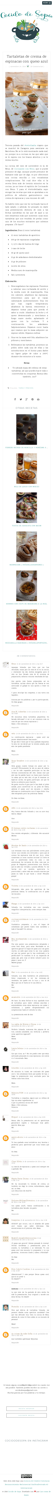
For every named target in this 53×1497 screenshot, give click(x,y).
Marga (14, 904)
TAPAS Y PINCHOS (26, 388)
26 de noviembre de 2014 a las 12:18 (33, 1307)
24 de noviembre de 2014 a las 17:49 (29, 1049)
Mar (13, 972)
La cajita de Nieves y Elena (23, 1024)
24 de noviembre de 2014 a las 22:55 (28, 1163)
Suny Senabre (17, 761)
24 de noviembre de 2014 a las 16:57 (26, 1025)
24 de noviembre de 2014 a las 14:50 (29, 972)
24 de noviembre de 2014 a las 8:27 (30, 664)
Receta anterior (26, 1408)
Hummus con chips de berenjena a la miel (26, 604)
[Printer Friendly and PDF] (38, 399)
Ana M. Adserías (18, 711)
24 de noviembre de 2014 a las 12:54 (32, 886)
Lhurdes (15, 1068)
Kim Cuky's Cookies (20, 1269)
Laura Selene (17, 1048)
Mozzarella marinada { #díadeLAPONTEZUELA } (27, 643)
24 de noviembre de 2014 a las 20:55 (32, 1117)
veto (13, 733)
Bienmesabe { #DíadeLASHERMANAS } (27, 565)
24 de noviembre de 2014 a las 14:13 (31, 904)
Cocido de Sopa (14, 1491)
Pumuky (15, 1306)
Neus (13, 664)
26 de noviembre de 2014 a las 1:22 (32, 1289)
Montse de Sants (18, 845)
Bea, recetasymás (19, 939)
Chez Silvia (16, 1161)
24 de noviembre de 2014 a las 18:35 (33, 1068)
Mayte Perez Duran (20, 1178)
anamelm (15, 997)
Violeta (14, 886)
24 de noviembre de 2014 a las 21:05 (28, 1138)
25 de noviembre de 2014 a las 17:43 (29, 1180)
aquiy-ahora (17, 1137)
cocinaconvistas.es (19, 919)
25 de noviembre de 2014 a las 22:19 (26, 1239)
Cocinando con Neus (24, 169)
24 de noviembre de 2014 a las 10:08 (29, 713)
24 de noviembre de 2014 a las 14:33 (29, 920)
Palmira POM (17, 1093)
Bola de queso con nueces (26, 487)
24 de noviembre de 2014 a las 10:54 (29, 808)
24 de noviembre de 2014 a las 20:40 (29, 1094)
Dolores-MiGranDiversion (23, 1200)
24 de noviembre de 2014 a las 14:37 (29, 940)
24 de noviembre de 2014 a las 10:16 (29, 734)
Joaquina (15, 1220)
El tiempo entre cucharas (23, 828)
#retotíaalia (30, 145)
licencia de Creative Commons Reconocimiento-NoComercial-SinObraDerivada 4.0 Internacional (27, 1484)
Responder (15, 706)
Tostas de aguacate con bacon (26, 526)
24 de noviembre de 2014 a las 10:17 (29, 762)
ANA (13, 808)
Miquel (14, 1117)
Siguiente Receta (26, 1415)
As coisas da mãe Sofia (21, 1334)
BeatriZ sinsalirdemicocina (23, 1238)
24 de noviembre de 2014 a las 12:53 (29, 847)
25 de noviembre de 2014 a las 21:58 (33, 1220)
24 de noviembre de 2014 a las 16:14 (34, 997)
